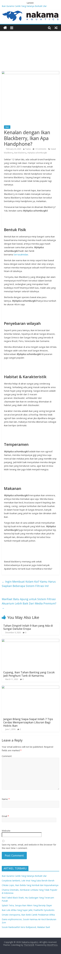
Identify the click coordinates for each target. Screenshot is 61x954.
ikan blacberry (20, 152)
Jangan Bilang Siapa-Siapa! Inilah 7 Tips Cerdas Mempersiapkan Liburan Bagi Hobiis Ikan (28, 722)
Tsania (28, 149)
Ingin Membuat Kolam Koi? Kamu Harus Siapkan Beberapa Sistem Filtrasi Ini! (29, 584)
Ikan (7, 127)
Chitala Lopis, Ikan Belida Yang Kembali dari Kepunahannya (30, 885)
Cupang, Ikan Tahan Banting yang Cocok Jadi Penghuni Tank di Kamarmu (29, 673)
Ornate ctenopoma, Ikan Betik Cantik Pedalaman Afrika (28, 914)
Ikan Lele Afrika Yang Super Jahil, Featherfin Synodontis (28, 910)
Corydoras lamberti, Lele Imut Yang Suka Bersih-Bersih (28, 880)
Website (6, 830)
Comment (7, 756)
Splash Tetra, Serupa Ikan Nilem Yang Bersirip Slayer (27, 905)
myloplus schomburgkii (37, 152)
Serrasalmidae (21, 254)
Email (5, 816)
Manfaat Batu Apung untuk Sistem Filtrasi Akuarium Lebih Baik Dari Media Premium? (29, 603)
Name (6, 798)
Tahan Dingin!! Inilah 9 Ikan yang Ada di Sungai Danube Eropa (28, 627)
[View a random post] (56, 28)
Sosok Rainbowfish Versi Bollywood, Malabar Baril (26, 927)
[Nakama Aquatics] (5, 28)
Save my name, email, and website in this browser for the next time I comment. (29, 846)
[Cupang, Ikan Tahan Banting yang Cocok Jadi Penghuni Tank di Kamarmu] (30, 640)
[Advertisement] (30, 48)
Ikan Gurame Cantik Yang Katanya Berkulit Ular (24, 6)
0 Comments (40, 149)
